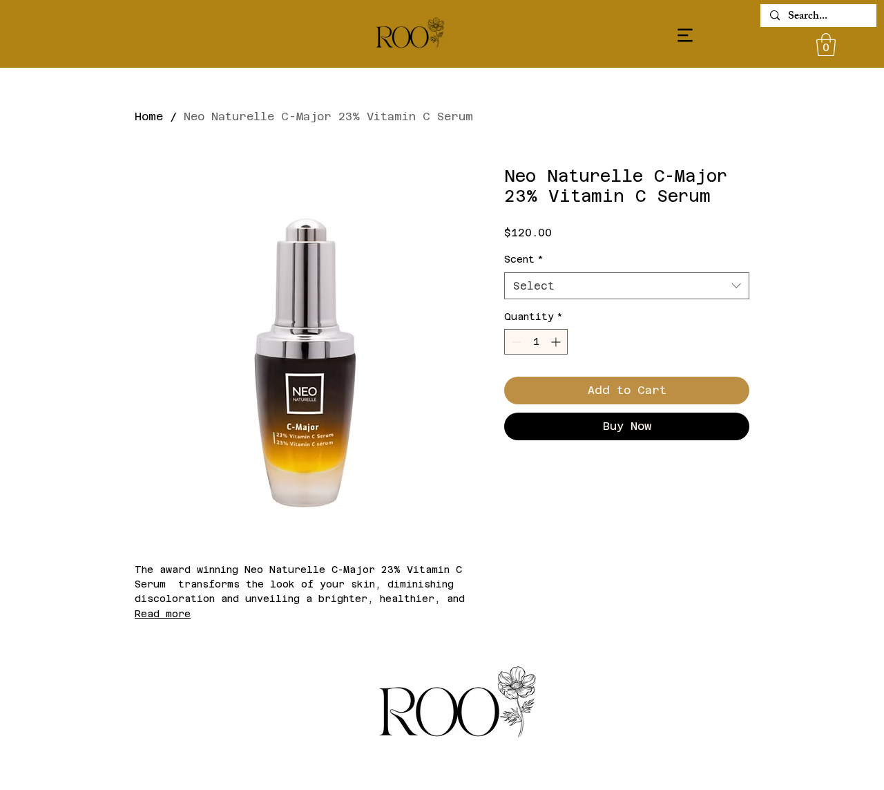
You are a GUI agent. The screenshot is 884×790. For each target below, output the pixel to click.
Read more (163, 613)
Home (149, 116)
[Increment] (557, 342)
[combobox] (626, 285)
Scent (524, 259)
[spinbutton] (535, 342)
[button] (826, 44)
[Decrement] (514, 342)
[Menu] (685, 35)
